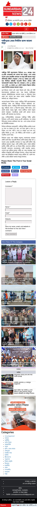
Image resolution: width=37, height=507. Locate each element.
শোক (6, 467)
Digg (25, 167)
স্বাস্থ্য (6, 474)
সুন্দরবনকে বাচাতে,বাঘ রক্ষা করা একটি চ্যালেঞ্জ (23, 375)
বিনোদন (7, 463)
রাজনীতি (14, 37)
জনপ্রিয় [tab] (18, 372)
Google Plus (27, 171)
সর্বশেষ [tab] (19, 369)
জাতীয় (6, 455)
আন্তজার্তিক (8, 444)
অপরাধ (7, 438)
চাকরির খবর (8, 453)
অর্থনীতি (7, 440)
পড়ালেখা (7, 459)
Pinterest (6, 175)
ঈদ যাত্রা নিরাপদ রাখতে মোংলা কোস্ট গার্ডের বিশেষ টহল (16, 302)
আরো (6, 446)
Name (7, 207)
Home (6, 37)
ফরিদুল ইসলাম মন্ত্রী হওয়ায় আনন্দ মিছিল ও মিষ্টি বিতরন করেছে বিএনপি (18, 323)
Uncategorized (9, 436)
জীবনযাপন (8, 457)
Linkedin (6, 171)
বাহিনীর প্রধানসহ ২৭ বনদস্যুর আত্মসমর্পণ (22, 383)
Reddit (16, 171)
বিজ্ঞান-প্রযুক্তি (8, 461)
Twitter (16, 167)
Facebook (6, 167)
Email (7, 213)
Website (8, 219)
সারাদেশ (19, 37)
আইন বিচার (8, 442)
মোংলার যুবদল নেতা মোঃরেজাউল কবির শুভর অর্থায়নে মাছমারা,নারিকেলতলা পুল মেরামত (17, 261)
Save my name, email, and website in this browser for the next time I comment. (17, 229)
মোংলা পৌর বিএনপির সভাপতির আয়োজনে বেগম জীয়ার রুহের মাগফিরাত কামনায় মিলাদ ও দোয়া (18, 364)
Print (15, 175)
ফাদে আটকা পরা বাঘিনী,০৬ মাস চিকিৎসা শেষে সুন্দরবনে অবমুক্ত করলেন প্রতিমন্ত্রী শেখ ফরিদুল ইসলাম (24, 391)
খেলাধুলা (7, 451)
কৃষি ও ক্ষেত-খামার (10, 449)
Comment (9, 186)
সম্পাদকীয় (8, 470)
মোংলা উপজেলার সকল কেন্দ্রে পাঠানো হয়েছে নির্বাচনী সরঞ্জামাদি (16, 343)
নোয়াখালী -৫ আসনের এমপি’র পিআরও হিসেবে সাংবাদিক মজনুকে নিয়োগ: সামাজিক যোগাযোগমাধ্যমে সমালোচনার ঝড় (17, 281)
